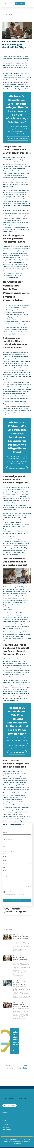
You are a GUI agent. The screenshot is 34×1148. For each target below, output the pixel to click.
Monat (4, 860)
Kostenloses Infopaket (17, 752)
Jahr (4, 867)
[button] (11, 3)
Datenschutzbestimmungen (14, 894)
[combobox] (17, 856)
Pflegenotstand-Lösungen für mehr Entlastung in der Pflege (20, 1004)
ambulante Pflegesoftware (20, 624)
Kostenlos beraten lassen (17, 468)
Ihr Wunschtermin (7, 851)
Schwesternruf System (12, 271)
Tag (4, 853)
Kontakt (17, 1049)
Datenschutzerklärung (9, 889)
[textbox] (16, 856)
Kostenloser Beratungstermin (18, 138)
